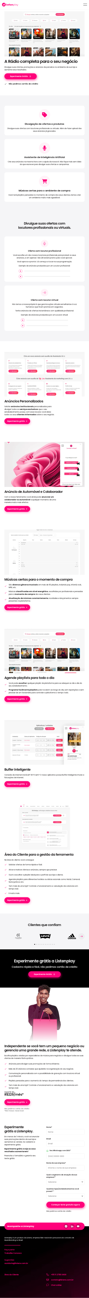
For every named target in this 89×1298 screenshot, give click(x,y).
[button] (85, 4)
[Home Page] (10, 4)
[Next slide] (81, 936)
